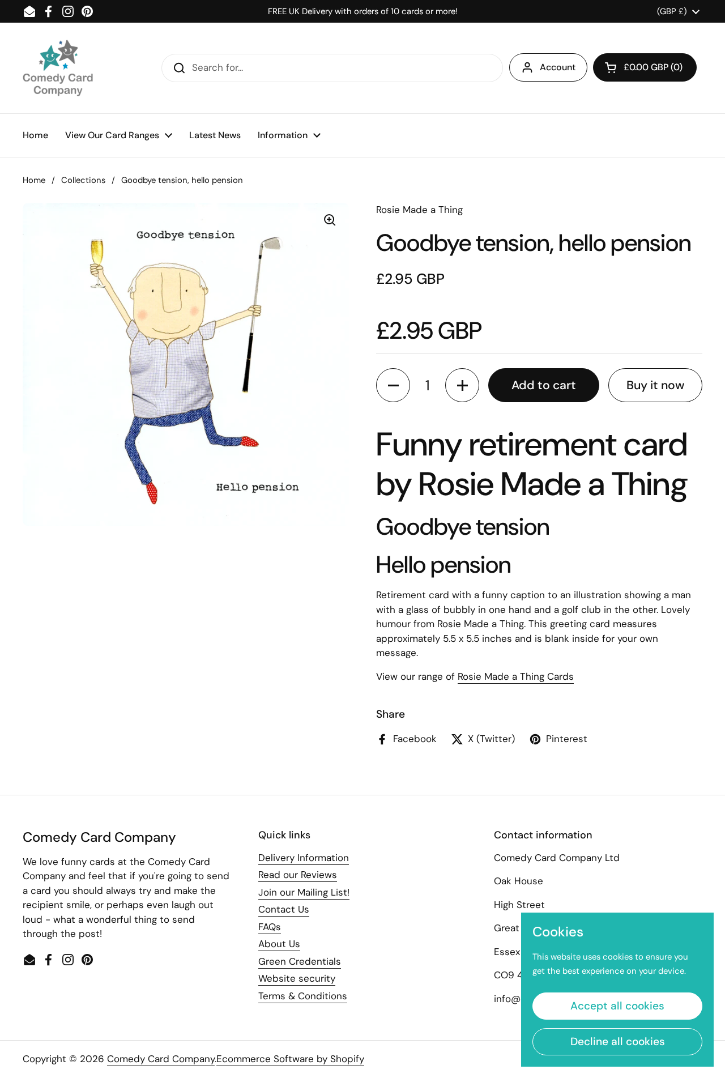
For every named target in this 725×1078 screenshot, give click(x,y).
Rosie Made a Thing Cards (516, 676)
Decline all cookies (617, 1041)
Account (557, 67)
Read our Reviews (297, 874)
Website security (296, 978)
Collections (83, 180)
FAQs (269, 927)
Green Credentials (299, 961)
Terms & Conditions (302, 996)
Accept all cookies (617, 1006)
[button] (645, 67)
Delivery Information (303, 857)
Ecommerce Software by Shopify (290, 1059)
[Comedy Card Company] (58, 68)
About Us (279, 944)
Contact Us (283, 909)
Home (34, 180)
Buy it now (655, 385)
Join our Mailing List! (303, 892)
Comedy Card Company (161, 1059)
